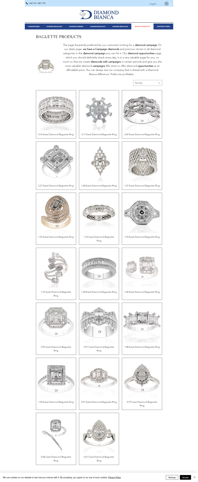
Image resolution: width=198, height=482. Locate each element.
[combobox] (147, 83)
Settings (172, 477)
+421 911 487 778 (37, 3)
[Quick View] (56, 110)
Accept (185, 477)
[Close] (194, 477)
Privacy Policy (114, 477)
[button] (169, 3)
